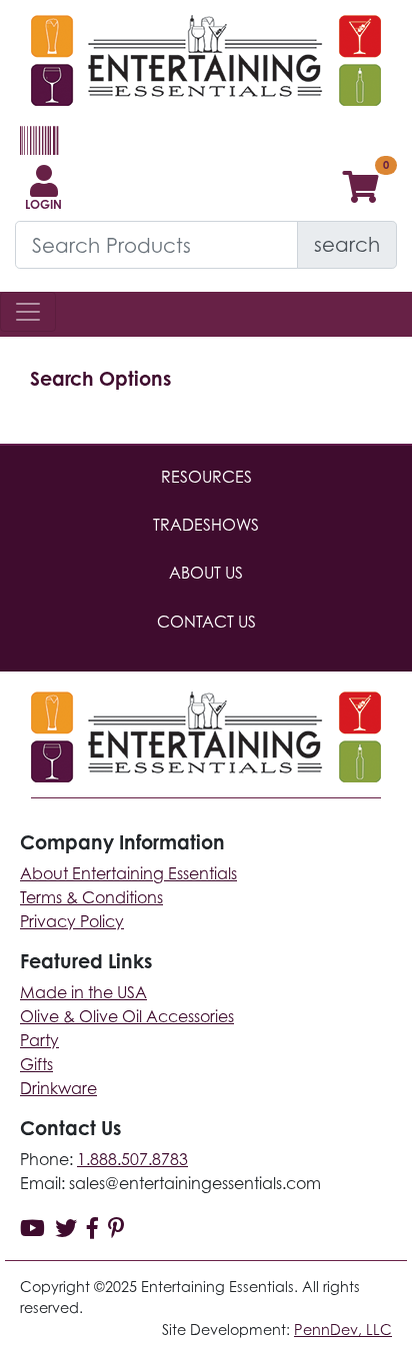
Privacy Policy (72, 921)
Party (39, 1040)
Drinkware (58, 1088)
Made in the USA (83, 992)
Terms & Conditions (91, 897)
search (347, 244)
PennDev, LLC (343, 1329)
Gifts (36, 1064)
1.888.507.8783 (132, 1159)
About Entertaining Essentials (128, 873)
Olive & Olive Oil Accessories (127, 1016)
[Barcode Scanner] (36, 149)
